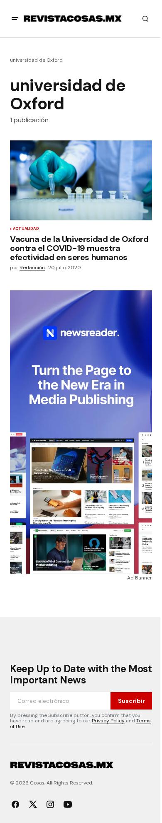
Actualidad (26, 229)
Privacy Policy (108, 720)
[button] (15, 19)
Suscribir (131, 701)
